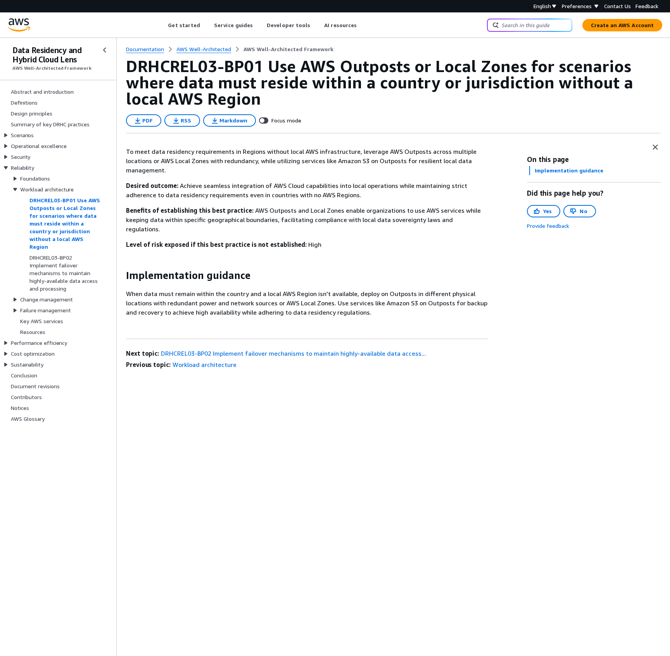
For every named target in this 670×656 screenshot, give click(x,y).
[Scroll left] (162, 25)
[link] (288, 49)
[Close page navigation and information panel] (655, 147)
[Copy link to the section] (119, 275)
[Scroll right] (363, 25)
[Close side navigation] (104, 50)
